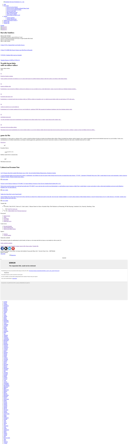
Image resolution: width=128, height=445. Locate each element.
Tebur (5, 217)
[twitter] (6, 249)
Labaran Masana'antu (12, 19)
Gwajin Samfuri (7, 235)
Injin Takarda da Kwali (12, 12)
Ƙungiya (6, 234)
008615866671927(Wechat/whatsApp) (17, 210)
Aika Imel (3, 253)
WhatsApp (13, 255)
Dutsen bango (7, 215)
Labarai (5, 16)
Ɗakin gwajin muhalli (12, 13)
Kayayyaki (6, 5)
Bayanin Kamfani (8, 226)
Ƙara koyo (3, 142)
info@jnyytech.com (12, 209)
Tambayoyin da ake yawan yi (10, 20)
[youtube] (13, 249)
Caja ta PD (6, 219)
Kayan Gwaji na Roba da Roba (14, 9)
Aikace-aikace (29, 246)
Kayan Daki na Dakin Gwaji (13, 15)
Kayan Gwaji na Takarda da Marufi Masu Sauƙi (18, 8)
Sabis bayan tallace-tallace (10, 229)
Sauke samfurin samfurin (6, 243)
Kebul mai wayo (7, 221)
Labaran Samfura (11, 17)
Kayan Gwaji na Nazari (12, 7)
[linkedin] (9, 249)
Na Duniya (6, 218)
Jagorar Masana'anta (8, 227)
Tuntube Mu (6, 23)
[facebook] (2, 249)
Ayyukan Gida (12, 246)
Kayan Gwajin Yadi (11, 11)
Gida (5, 4)
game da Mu (6, 21)
